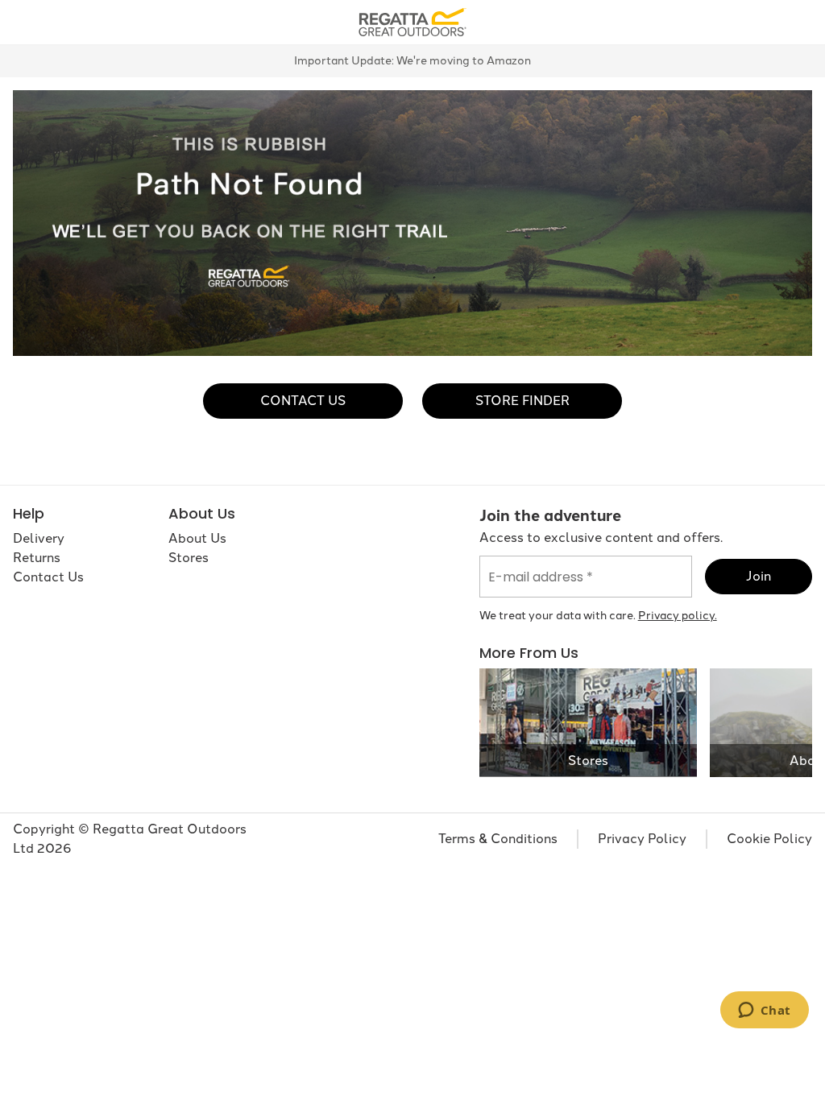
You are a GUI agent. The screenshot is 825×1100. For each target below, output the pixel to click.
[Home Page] (412, 21)
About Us (197, 538)
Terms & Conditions (498, 838)
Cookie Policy (769, 838)
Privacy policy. (677, 615)
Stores (188, 557)
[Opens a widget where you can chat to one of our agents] (764, 1011)
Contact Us (303, 400)
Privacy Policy (642, 838)
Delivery (38, 538)
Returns (36, 557)
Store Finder (522, 400)
